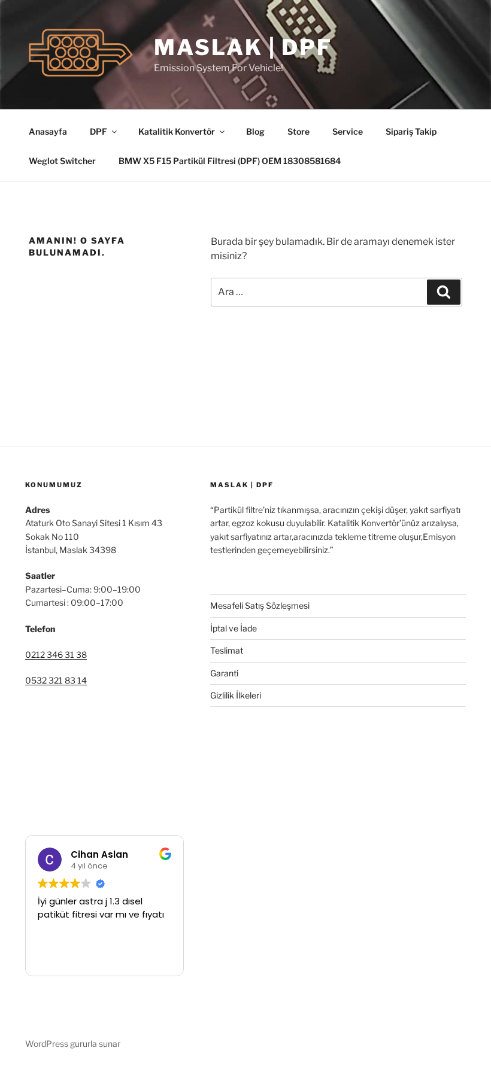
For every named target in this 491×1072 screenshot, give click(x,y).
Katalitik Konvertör (176, 131)
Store (298, 131)
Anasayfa (48, 131)
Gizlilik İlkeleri (235, 695)
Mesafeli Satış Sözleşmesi (260, 605)
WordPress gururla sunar (72, 1043)
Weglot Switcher (62, 161)
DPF (98, 131)
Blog (255, 131)
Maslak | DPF (243, 47)
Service (347, 131)
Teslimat (226, 650)
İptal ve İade (233, 628)
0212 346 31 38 (56, 654)
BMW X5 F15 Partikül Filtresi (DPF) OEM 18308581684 (230, 161)
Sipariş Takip (411, 131)
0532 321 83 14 (56, 680)
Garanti (224, 673)
